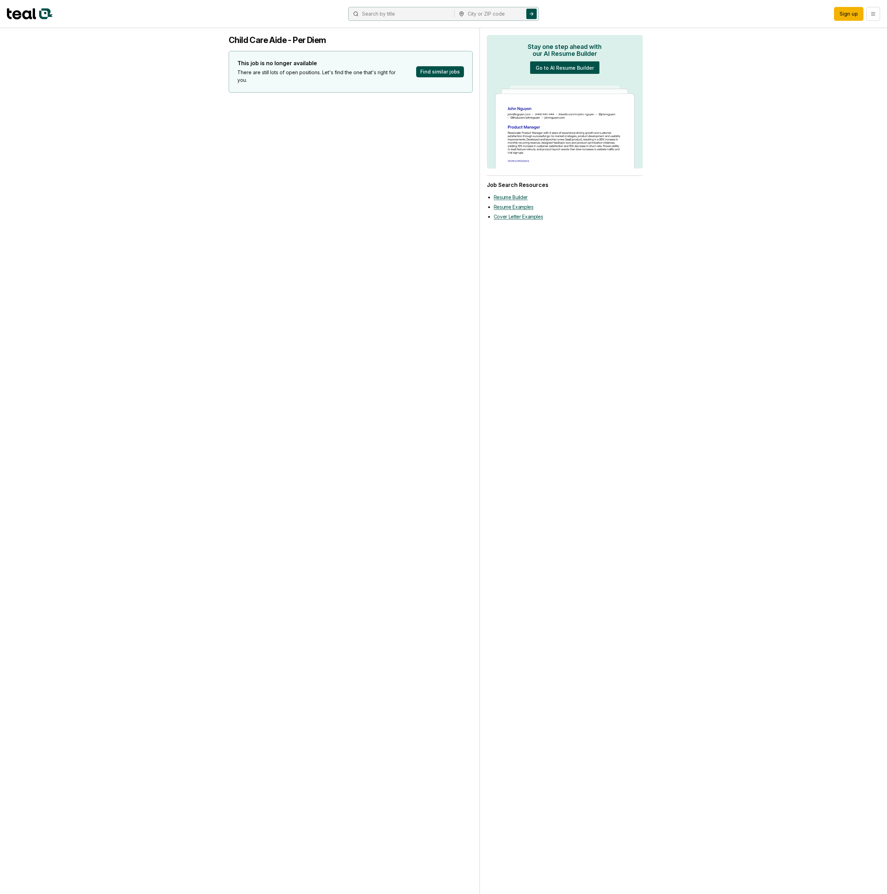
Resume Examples (514, 207)
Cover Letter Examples (518, 217)
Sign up (849, 14)
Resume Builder (511, 197)
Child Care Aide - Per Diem (277, 40)
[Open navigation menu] (873, 14)
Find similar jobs (440, 72)
